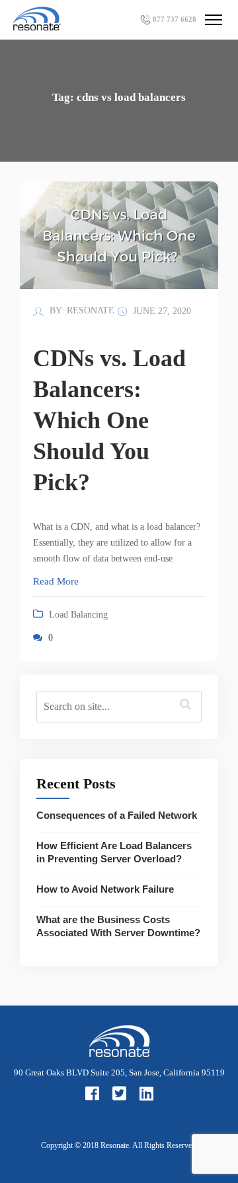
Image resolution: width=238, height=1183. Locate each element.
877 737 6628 (174, 19)
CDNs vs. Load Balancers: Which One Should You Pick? (109, 420)
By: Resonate (80, 310)
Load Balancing (78, 615)
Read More (56, 581)
